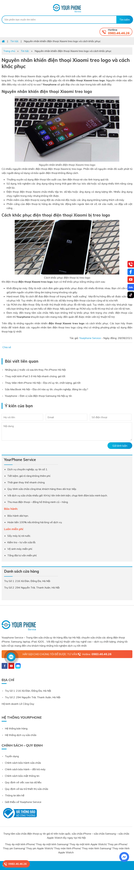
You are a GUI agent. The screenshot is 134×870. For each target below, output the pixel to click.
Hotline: (96, 654)
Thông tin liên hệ (14, 795)
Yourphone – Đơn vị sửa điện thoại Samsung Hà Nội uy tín (38, 395)
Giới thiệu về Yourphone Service (23, 802)
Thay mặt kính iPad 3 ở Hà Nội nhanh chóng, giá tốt (35, 376)
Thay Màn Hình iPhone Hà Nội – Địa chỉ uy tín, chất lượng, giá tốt (43, 382)
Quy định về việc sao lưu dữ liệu (23, 782)
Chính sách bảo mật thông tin (22, 775)
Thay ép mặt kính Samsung (52, 844)
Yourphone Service (67, 8)
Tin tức (25, 51)
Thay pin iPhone (117, 844)
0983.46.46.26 (119, 33)
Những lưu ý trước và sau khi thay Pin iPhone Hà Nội (35, 369)
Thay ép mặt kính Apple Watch (87, 844)
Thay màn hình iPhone (67, 848)
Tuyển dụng (12, 756)
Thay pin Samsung (14, 848)
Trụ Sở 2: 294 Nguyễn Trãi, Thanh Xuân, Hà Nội (32, 697)
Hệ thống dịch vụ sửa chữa (20, 735)
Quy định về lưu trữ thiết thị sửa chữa (26, 788)
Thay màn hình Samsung (96, 848)
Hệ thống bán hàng (16, 728)
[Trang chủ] (3, 41)
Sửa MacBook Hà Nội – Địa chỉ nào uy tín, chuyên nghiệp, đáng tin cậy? (46, 389)
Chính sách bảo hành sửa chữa (23, 762)
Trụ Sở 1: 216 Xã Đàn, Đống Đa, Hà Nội (28, 690)
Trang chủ (9, 51)
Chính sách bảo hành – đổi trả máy (25, 769)
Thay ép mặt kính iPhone (19, 844)
